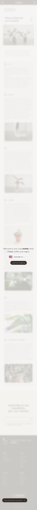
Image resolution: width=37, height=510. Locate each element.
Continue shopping (18, 263)
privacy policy (19, 500)
